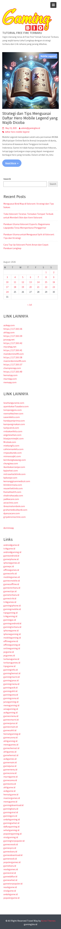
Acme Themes (48, 920)
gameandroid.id (11, 555)
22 (46, 286)
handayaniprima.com (14, 420)
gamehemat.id (10, 755)
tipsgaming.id (10, 612)
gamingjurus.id (11, 680)
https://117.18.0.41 (12, 350)
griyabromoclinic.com (14, 516)
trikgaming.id (10, 616)
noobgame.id (10, 887)
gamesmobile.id (11, 580)
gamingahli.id (10, 691)
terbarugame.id (11, 659)
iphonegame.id (11, 630)
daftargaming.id (11, 826)
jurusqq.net (9, 339)
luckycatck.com (11, 427)
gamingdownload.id (13, 805)
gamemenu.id (10, 769)
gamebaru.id (9, 865)
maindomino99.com (13, 353)
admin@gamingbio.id (30, 128)
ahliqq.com (9, 332)
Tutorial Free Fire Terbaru (22, 33)
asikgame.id (9, 790)
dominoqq (8, 527)
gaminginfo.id (10, 669)
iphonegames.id (11, 562)
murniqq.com (10, 378)
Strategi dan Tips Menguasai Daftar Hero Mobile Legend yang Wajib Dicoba (30, 118)
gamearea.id (9, 783)
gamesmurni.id (11, 719)
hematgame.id (10, 794)
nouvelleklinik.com (13, 488)
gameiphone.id (11, 559)
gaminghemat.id (11, 673)
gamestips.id (9, 591)
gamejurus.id (9, 765)
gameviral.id (9, 872)
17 (7, 286)
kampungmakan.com (14, 424)
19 (23, 286)
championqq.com (12, 368)
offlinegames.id (11, 569)
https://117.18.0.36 (12, 328)
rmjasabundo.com (12, 452)
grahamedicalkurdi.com (15, 509)
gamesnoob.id (10, 844)
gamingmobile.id (12, 609)
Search (7, 178)
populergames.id (11, 862)
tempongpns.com (12, 409)
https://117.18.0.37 (12, 364)
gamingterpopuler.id (13, 840)
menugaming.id (11, 705)
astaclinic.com (10, 502)
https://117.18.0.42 (12, 343)
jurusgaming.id (10, 701)
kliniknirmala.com (12, 484)
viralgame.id (9, 890)
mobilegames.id (11, 577)
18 (15, 286)
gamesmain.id (10, 726)
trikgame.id (9, 548)
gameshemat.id (11, 748)
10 (7, 282)
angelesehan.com (12, 434)
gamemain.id (10, 762)
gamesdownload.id (12, 855)
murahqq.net (9, 346)
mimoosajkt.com (12, 456)
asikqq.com (9, 325)
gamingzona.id (11, 698)
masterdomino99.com (14, 360)
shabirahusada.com (13, 495)
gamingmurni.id (11, 676)
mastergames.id (11, 798)
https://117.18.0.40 (12, 371)
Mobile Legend (48, 56)
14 (38, 282)
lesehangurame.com (13, 402)
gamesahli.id (9, 730)
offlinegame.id (10, 641)
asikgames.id (9, 758)
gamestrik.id (9, 598)
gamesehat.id (10, 880)
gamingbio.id (30, 924)
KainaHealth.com (12, 491)
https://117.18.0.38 (12, 357)
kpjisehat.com (10, 470)
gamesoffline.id (11, 584)
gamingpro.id (10, 815)
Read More (10, 163)
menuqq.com (9, 382)
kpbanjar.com (10, 477)
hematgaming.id (11, 733)
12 (23, 282)
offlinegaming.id (11, 644)
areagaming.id (10, 708)
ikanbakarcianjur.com (14, 466)
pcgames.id (9, 655)
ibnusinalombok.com (14, 506)
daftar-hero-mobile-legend (17, 131)
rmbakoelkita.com (12, 431)
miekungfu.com (11, 445)
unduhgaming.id (11, 819)
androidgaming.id (12, 552)
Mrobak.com (9, 442)
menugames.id (10, 744)
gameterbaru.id (11, 594)
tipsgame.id (9, 666)
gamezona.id (9, 773)
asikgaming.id (10, 712)
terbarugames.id (11, 662)
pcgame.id (8, 651)
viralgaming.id (10, 837)
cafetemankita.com (13, 449)
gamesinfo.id (10, 573)
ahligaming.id (10, 740)
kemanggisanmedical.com (16, 481)
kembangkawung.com (14, 459)
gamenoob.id (10, 858)
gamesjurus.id (10, 723)
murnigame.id (10, 776)
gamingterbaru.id (12, 626)
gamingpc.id (9, 619)
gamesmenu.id (10, 716)
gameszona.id (10, 737)
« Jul (29, 304)
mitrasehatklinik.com (14, 474)
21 (38, 286)
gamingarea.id (10, 694)
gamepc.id (8, 566)
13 (30, 282)
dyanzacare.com (11, 513)
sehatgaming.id (11, 830)
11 (15, 282)
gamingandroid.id (12, 623)
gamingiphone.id (12, 605)
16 (54, 282)
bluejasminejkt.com (13, 438)
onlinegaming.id (11, 648)
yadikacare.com (11, 499)
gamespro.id (9, 847)
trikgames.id (9, 601)
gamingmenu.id (11, 683)
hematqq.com (10, 375)
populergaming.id (12, 833)
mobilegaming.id (12, 637)
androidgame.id (11, 544)
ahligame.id (9, 787)
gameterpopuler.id (12, 883)
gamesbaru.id (10, 851)
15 (46, 282)
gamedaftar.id (10, 876)
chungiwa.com (10, 463)
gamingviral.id (10, 812)
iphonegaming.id (12, 634)
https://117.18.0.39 (12, 335)
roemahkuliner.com (13, 413)
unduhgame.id (10, 894)
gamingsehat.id (11, 822)
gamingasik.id (10, 687)
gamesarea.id (10, 780)
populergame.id (11, 897)
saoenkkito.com (11, 417)
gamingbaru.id (10, 808)
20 (30, 286)
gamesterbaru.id (11, 587)
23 (54, 286)
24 (7, 291)
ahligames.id (9, 751)
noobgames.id (10, 869)
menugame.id (10, 801)
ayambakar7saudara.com (16, 406)
